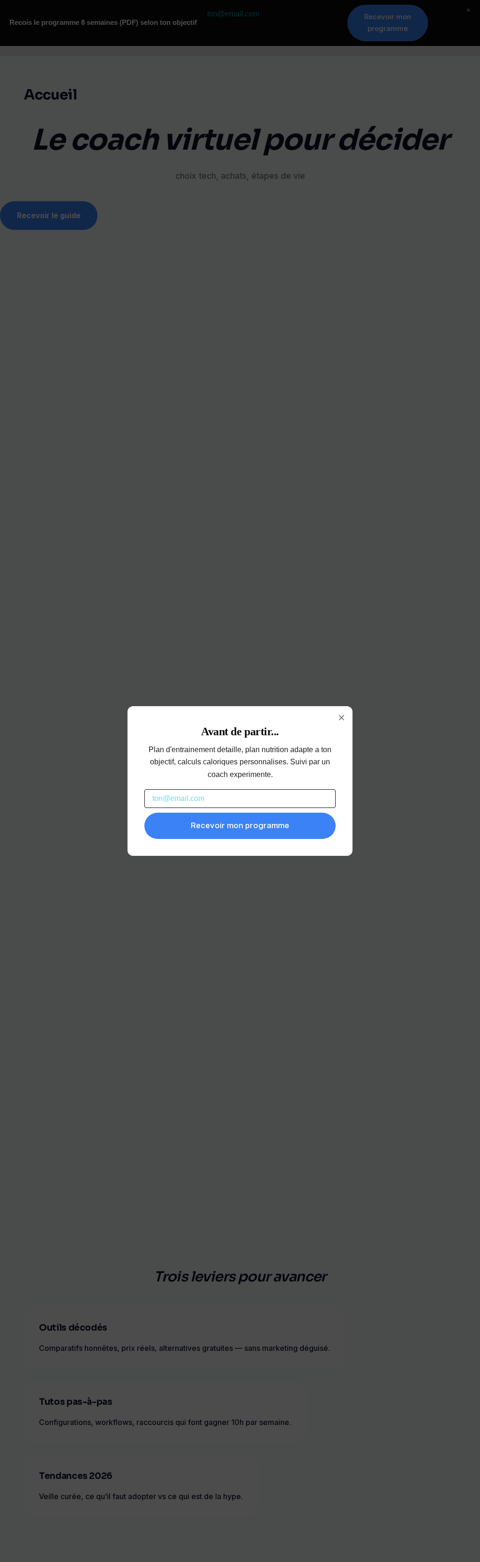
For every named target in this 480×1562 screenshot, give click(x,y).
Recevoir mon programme (240, 825)
